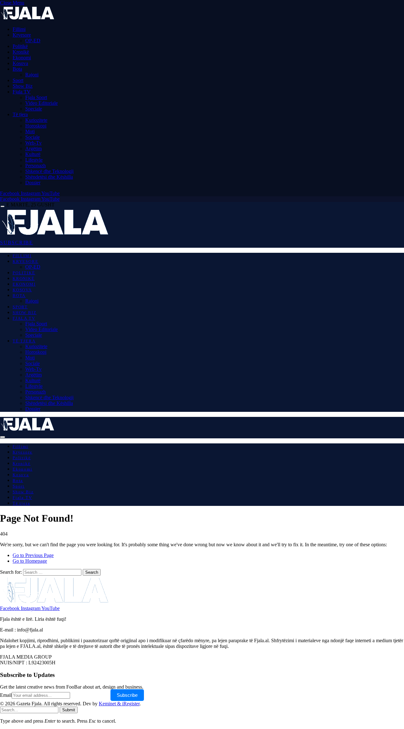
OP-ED (32, 40)
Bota (17, 69)
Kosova (20, 63)
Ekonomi (22, 57)
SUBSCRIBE (16, 242)
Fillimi (19, 29)
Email (6, 695)
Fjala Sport (36, 97)
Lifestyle (34, 160)
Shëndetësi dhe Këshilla (49, 177)
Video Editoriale (41, 103)
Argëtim (33, 148)
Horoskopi (35, 125)
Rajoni (32, 74)
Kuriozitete (36, 120)
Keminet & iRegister (119, 703)
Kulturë (32, 154)
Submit (68, 710)
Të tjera (20, 114)
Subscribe (127, 695)
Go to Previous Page (33, 555)
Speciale (33, 108)
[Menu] (2, 206)
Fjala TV (22, 91)
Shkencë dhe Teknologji (49, 171)
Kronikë (21, 52)
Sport (18, 80)
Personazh (35, 165)
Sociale (32, 137)
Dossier (32, 182)
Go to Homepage (30, 561)
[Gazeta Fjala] (56, 234)
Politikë (20, 46)
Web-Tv (33, 142)
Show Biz (23, 86)
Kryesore (22, 35)
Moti (30, 131)
